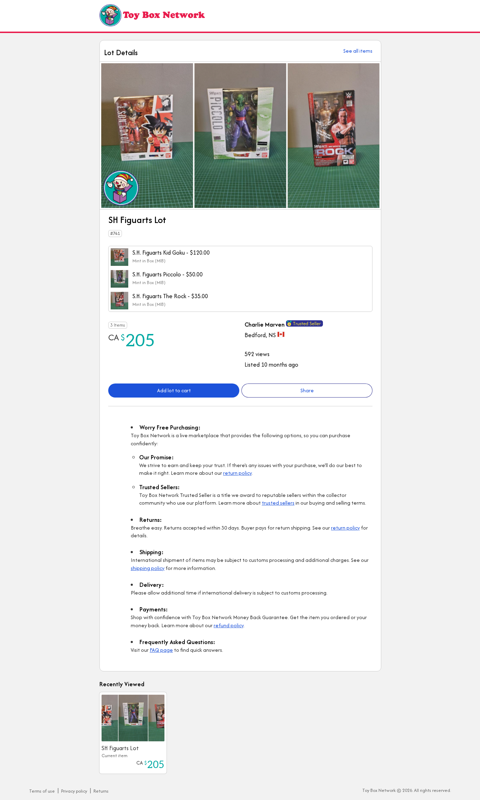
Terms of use (42, 791)
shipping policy (147, 568)
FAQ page (161, 650)
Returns (101, 791)
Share (307, 390)
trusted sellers (278, 502)
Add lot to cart (174, 390)
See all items (357, 50)
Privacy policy (74, 791)
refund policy (229, 625)
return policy (237, 473)
